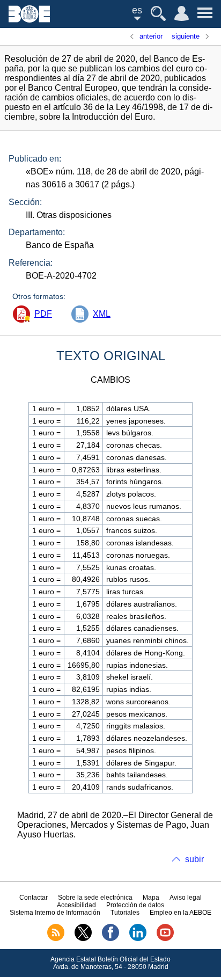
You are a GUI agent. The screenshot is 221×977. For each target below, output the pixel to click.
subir (194, 859)
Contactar (33, 897)
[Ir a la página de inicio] (29, 19)
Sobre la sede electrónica (95, 897)
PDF (43, 313)
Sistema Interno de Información (55, 912)
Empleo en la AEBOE (180, 912)
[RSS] (55, 939)
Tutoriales (124, 912)
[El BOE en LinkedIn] (137, 939)
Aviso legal (186, 897)
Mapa (151, 897)
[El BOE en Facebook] (110, 939)
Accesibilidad (76, 905)
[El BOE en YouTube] (165, 939)
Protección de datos (135, 905)
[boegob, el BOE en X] (83, 939)
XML (101, 313)
